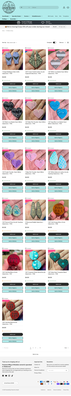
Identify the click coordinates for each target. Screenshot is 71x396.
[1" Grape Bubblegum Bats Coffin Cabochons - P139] (12, 59)
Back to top (35, 354)
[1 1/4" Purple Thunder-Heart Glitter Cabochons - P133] (12, 160)
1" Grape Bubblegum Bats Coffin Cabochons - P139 (10, 72)
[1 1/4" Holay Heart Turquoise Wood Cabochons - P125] (58, 260)
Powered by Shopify (15, 389)
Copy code (62, 26)
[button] (67, 7)
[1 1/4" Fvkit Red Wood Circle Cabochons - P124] (12, 310)
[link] (15, 348)
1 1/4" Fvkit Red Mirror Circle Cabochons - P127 (9, 273)
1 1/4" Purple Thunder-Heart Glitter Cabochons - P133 (11, 172)
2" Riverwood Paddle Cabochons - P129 (34, 223)
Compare (49, 42)
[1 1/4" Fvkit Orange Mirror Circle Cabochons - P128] (58, 210)
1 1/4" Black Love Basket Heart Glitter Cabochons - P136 (12, 122)
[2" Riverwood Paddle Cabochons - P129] (35, 210)
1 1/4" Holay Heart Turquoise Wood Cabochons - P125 (57, 273)
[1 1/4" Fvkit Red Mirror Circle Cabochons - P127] (12, 260)
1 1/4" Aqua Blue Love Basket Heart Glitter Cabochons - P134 (57, 122)
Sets (56, 16)
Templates (66, 16)
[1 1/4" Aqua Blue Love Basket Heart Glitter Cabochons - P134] (58, 109)
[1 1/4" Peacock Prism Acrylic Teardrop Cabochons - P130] (12, 210)
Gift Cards (50, 16)
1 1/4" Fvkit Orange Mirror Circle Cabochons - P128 (56, 223)
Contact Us (37, 364)
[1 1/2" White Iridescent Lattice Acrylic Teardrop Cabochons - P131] (58, 160)
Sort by (4, 42)
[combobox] (39, 7)
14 (40, 348)
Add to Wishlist (12, 91)
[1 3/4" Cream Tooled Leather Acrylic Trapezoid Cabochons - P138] (35, 59)
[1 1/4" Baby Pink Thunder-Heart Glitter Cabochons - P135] (35, 109)
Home (3, 30)
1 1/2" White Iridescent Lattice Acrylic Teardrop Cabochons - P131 (58, 172)
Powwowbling (8, 389)
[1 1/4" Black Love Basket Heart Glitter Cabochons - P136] (12, 109)
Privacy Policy (37, 373)
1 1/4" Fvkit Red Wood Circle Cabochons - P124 (9, 323)
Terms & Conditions (39, 370)
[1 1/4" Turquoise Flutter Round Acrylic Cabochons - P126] (35, 260)
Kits (60, 16)
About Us (36, 367)
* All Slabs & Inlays (9, 30)
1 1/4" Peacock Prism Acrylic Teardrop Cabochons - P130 (12, 223)
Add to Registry (13, 87)
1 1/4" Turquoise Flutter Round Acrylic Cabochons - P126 (35, 273)
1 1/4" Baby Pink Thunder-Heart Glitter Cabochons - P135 (35, 122)
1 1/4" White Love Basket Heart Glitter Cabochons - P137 (58, 72)
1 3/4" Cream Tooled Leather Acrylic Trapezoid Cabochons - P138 (35, 72)
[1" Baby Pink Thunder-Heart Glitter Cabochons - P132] (35, 160)
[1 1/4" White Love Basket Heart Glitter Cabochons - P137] (58, 59)
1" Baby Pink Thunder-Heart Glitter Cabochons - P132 (34, 172)
